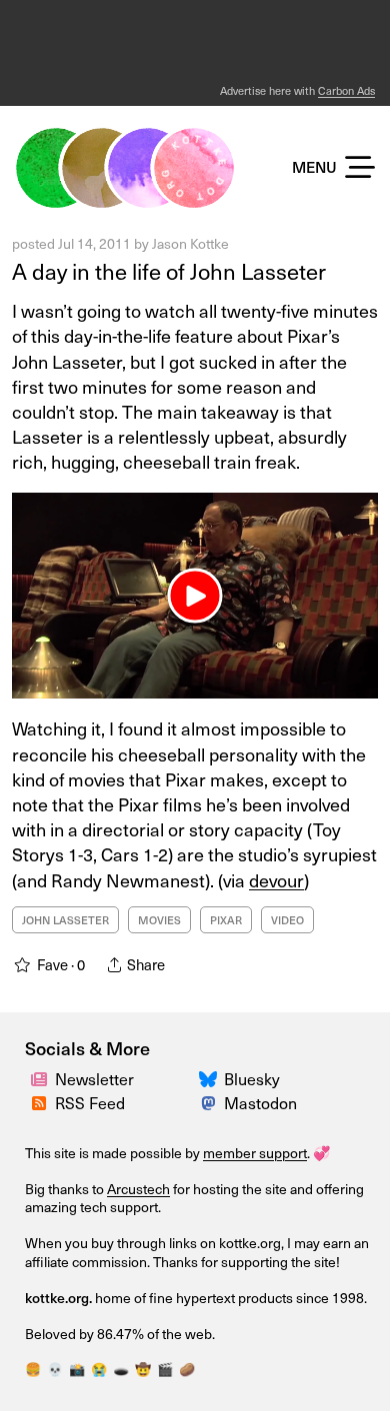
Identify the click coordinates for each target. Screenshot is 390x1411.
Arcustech (138, 1188)
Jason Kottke (190, 243)
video (287, 919)
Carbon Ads (346, 90)
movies (159, 919)
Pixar (226, 919)
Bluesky (252, 1078)
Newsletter (94, 1078)
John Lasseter (65, 919)
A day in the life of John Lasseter (169, 270)
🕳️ (121, 1368)
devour (276, 879)
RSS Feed (90, 1102)
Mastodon (260, 1102)
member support (255, 1152)
